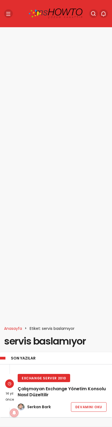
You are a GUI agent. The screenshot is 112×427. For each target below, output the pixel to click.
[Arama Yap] (93, 13)
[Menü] (8, 13)
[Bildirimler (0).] (103, 13)
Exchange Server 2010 (44, 378)
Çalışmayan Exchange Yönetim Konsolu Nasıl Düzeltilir (62, 392)
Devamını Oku (88, 407)
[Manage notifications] (14, 412)
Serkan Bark (39, 407)
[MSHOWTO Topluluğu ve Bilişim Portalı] (56, 13)
